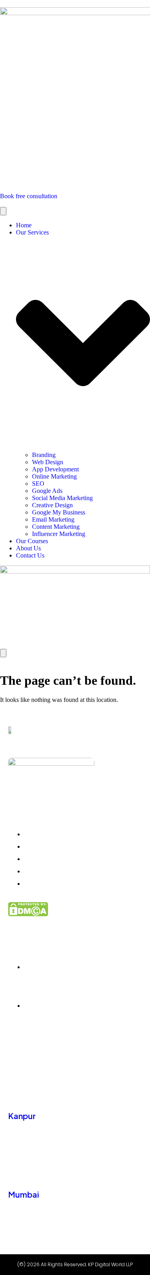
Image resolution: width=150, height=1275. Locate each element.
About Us (28, 548)
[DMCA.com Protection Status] (75, 909)
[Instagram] (12, 1053)
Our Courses (32, 541)
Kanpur (22, 1116)
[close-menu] (3, 653)
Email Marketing (53, 519)
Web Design (47, 462)
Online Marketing (54, 476)
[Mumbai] (14, 1174)
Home (24, 225)
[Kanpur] (14, 1095)
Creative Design (52, 505)
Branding (44, 454)
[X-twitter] (57, 1053)
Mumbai (23, 1194)
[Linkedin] (42, 1053)
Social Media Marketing (62, 498)
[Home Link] (75, 607)
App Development (55, 469)
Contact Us (30, 555)
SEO (38, 483)
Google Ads (47, 490)
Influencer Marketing (58, 533)
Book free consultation (28, 196)
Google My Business (58, 512)
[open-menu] (3, 211)
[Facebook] (27, 1053)
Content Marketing (56, 526)
